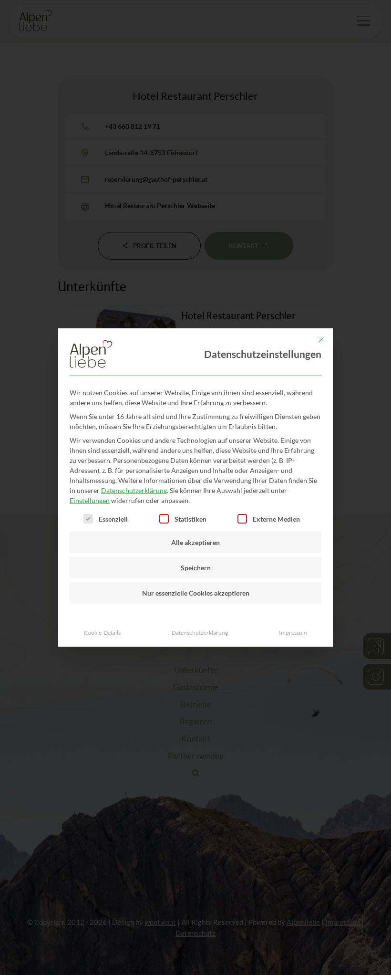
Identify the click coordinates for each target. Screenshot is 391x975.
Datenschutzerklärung (134, 490)
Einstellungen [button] (90, 500)
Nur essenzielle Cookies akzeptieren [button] (195, 593)
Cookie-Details (102, 632)
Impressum (293, 632)
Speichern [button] (196, 568)
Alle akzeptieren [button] (195, 542)
